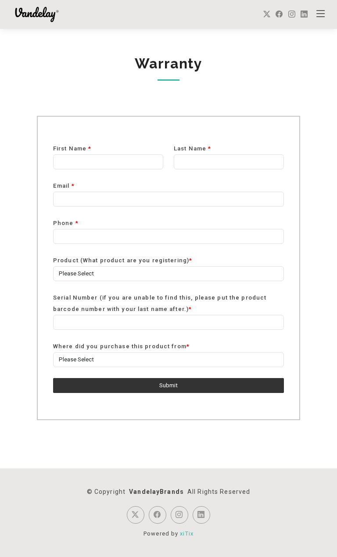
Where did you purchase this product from (121, 346)
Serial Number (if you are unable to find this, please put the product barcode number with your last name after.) (159, 303)
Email (64, 185)
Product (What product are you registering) (122, 260)
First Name (72, 148)
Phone (66, 223)
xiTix (187, 533)
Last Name (192, 148)
